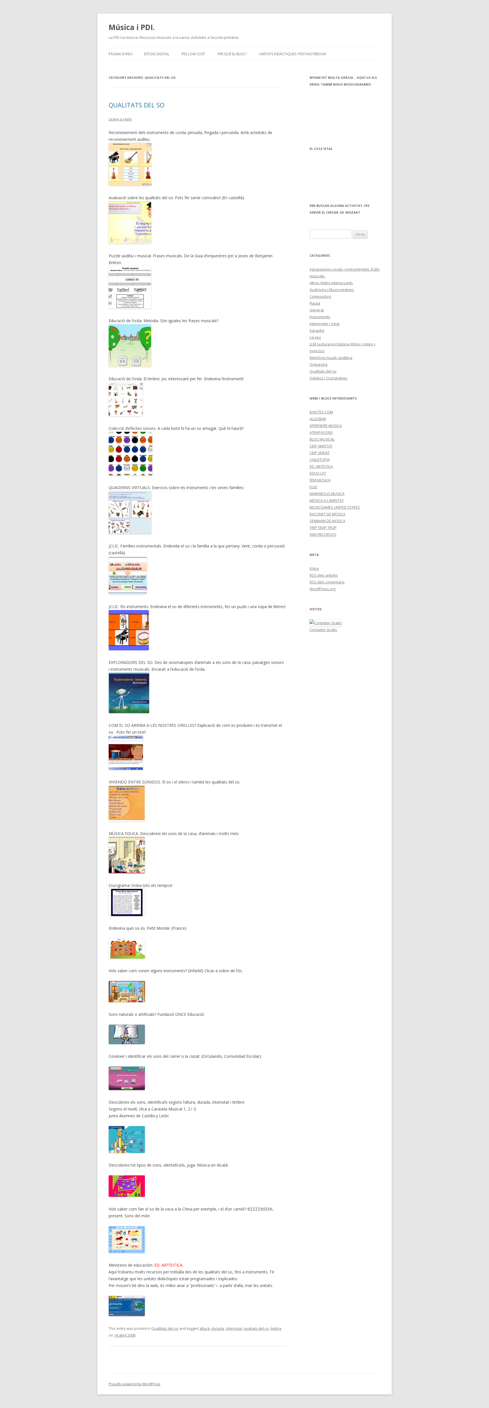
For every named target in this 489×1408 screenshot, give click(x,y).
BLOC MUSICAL (322, 439)
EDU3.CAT (318, 473)
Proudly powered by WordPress (134, 1384)
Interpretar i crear (325, 323)
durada (217, 1328)
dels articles (324, 575)
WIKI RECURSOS (323, 534)
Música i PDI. (132, 27)
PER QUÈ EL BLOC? (232, 54)
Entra (314, 568)
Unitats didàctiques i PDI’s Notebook (292, 54)
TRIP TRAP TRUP (323, 527)
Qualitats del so (164, 1328)
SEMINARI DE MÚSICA (327, 520)
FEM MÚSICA (320, 480)
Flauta (315, 303)
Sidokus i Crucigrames (329, 378)
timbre (276, 1328)
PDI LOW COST (193, 54)
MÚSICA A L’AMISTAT (327, 500)
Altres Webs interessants (331, 282)
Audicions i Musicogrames (332, 289)
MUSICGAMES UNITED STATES (335, 507)
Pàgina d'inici (121, 54)
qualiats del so (256, 1328)
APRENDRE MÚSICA (326, 425)
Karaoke (317, 330)
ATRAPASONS (321, 432)
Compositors (320, 296)
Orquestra (318, 364)
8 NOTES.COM (321, 412)
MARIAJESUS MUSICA (327, 493)
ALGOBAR (318, 418)
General (317, 310)
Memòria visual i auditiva (331, 357)
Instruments (320, 316)
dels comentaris (327, 582)
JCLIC (314, 486)
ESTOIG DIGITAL (156, 54)
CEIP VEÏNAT (320, 452)
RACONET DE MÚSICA (327, 514)
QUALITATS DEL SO (136, 105)
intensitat (234, 1328)
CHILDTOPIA (320, 459)
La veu (315, 337)
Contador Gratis (323, 629)
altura (205, 1328)
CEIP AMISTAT (321, 446)
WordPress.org (322, 588)
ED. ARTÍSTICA (321, 466)
